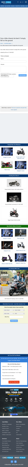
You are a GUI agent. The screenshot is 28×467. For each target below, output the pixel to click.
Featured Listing (5, 447)
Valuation (13, 6)
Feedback (22, 445)
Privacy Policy (21, 449)
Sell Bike (2, 6)
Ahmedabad (4, 432)
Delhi (3, 430)
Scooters (18, 428)
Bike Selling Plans (5, 445)
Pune (7, 426)
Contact (17, 445)
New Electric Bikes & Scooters (14, 226)
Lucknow (7, 430)
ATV (17, 432)
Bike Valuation (5, 443)
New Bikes (23, 6)
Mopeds (17, 430)
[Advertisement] (14, 22)
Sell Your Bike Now (14, 382)
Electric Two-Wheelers (20, 424)
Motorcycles (18, 426)
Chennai (3, 428)
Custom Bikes (19, 434)
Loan (26, 6)
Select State (18, 2)
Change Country (19, 451)
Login (22, 2)
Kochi (7, 428)
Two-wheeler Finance (6, 441)
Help (17, 443)
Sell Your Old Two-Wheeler (14, 355)
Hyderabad (9, 424)
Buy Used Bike (7, 6)
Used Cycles (8, 434)
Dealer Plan (18, 6)
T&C (17, 449)
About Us (18, 441)
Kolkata (3, 434)
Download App (23, 441)
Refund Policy (19, 447)
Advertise (21, 443)
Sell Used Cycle (5, 451)
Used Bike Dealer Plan (6, 449)
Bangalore (4, 424)
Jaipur (9, 432)
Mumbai (3, 426)
